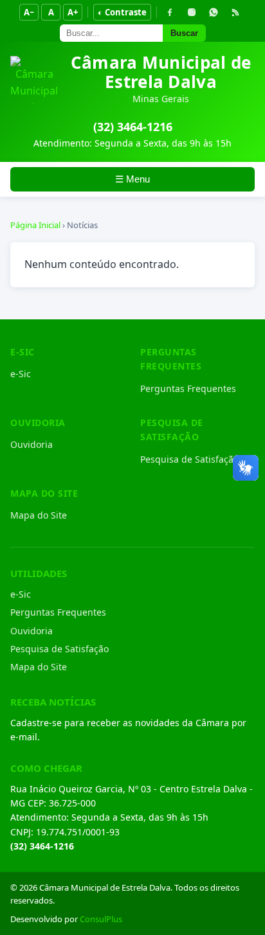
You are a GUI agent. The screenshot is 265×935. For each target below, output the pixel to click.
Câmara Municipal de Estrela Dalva (161, 72)
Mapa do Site (38, 515)
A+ (73, 12)
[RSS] (235, 12)
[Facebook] (170, 12)
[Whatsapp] (213, 12)
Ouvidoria (31, 444)
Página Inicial (35, 225)
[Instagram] (191, 12)
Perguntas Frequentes (188, 388)
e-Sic (20, 374)
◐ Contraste (122, 12)
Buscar (184, 33)
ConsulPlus (101, 919)
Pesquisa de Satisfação (189, 459)
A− (29, 12)
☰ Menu (132, 179)
